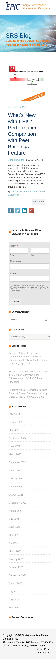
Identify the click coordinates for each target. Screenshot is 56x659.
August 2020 (15, 583)
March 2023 (15, 454)
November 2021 (17, 486)
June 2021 (14, 527)
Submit (15, 301)
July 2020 (14, 591)
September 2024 (17, 438)
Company (15, 261)
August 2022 (15, 470)
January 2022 (16, 478)
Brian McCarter (16, 160)
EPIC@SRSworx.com (33, 645)
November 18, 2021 (17, 107)
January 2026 (16, 414)
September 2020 (17, 575)
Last (33, 255)
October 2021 (16, 494)
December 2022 (17, 462)
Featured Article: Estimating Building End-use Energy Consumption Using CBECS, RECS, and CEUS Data (28, 393)
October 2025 (16, 422)
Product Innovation (21, 191)
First (12, 255)
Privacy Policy (43, 649)
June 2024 (14, 446)
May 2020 (14, 607)
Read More (38, 201)
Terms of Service (44, 652)
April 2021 (14, 543)
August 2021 (15, 511)
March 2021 (15, 551)
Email (14, 273)
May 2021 (14, 535)
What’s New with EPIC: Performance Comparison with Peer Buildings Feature (23, 134)
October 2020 (16, 567)
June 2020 (14, 599)
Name (14, 245)
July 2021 (14, 519)
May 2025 (14, 430)
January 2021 (16, 559)
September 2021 (17, 502)
